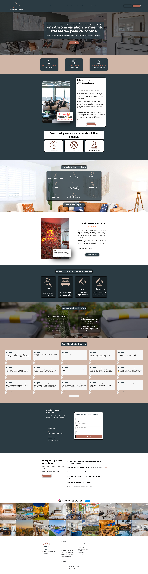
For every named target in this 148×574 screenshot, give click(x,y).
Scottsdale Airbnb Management (68, 548)
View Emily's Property (92, 254)
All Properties (81, 552)
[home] (16, 6)
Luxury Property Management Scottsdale (68, 560)
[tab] (56, 316)
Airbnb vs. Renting (82, 543)
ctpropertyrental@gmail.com (49, 551)
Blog (96, 5)
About (56, 5)
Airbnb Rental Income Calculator (66, 557)
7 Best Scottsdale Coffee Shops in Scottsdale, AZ (85, 546)
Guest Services (77, 5)
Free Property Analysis (88, 5)
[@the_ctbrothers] (60, 501)
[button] (57, 6)
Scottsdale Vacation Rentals (67, 550)
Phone (77, 425)
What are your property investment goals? (86, 429)
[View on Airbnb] (6, 362)
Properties (70, 5)
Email (77, 421)
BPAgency (76, 568)
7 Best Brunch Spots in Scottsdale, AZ (83, 550)
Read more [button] (8, 358)
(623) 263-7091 (46, 553)
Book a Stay (127, 5)
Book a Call (136, 5)
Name (77, 417)
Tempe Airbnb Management (67, 554)
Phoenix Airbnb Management (67, 552)
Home (52, 5)
